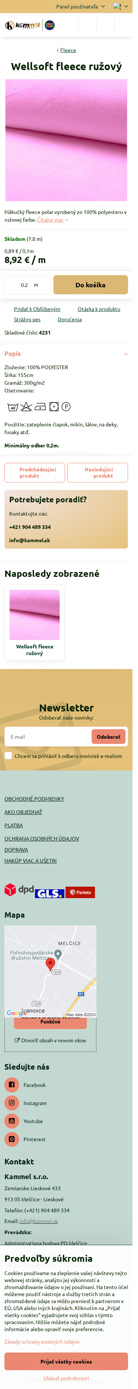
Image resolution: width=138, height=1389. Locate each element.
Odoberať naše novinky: (66, 717)
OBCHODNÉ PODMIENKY (34, 798)
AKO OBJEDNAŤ (23, 811)
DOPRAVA (16, 849)
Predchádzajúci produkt (38, 472)
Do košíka (90, 284)
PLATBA (13, 825)
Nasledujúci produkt (99, 472)
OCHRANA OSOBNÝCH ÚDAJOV (41, 838)
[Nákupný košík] (105, 25)
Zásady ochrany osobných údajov (41, 1341)
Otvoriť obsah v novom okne (53, 1040)
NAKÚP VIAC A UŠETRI (30, 860)
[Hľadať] (87, 25)
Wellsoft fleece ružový (34, 649)
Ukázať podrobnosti (66, 1378)
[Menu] (123, 25)
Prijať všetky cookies (66, 1361)
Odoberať (108, 736)
